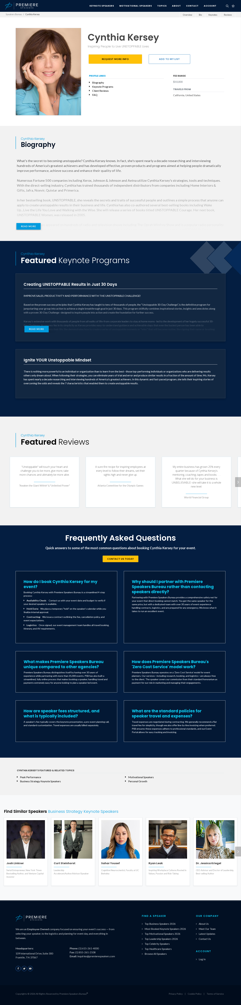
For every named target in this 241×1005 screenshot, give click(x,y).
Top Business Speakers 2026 (160, 923)
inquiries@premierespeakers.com (96, 956)
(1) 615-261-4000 (89, 948)
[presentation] (238, 482)
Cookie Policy (194, 993)
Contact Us (205, 938)
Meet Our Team (207, 928)
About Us (204, 923)
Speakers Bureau (14, 14)
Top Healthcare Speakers (158, 948)
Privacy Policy (176, 993)
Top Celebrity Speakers (157, 943)
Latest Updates (207, 933)
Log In (202, 959)
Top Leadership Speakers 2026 (161, 938)
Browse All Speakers (156, 953)
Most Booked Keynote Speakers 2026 (165, 928)
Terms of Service (215, 993)
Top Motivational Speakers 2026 (162, 933)
